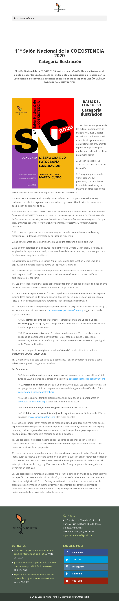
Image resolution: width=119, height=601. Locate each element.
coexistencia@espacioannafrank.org (65, 310)
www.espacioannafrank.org (31, 401)
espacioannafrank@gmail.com (78, 535)
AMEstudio (83, 596)
